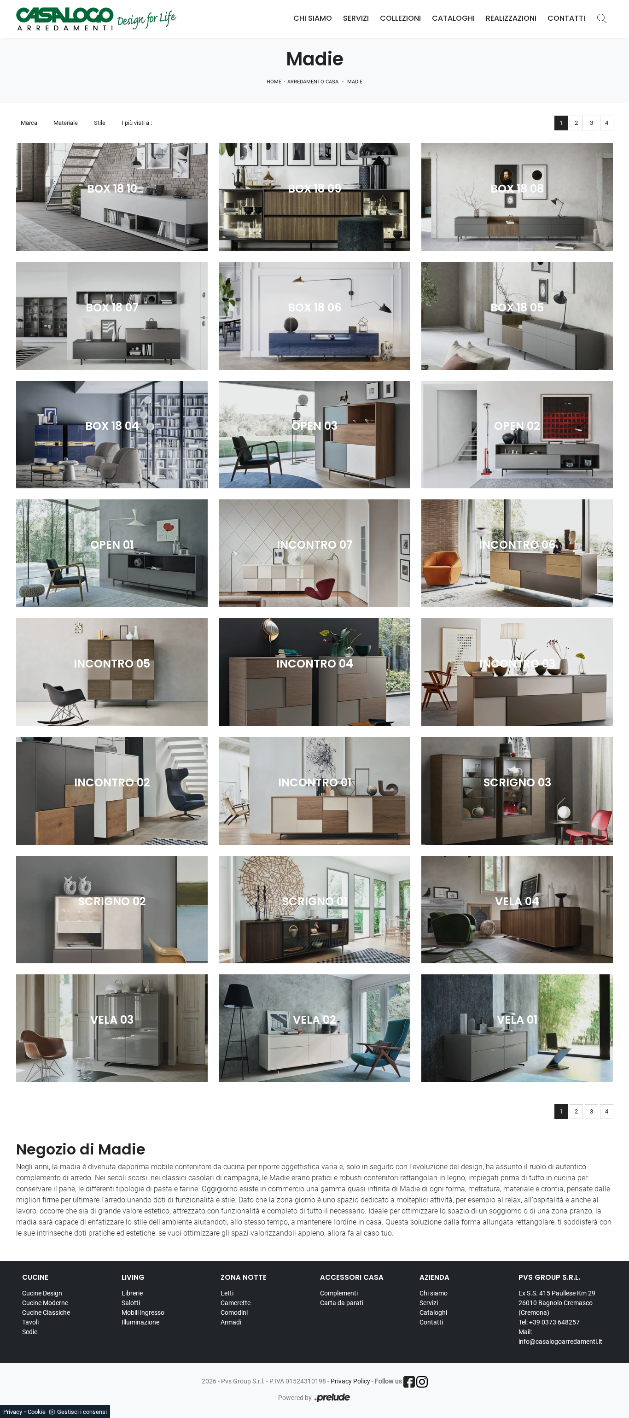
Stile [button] (99, 122)
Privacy (12, 1411)
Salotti (131, 1303)
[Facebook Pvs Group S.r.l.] (409, 1382)
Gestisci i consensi (82, 1411)
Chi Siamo (312, 18)
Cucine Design (42, 1293)
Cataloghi (453, 18)
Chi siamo (433, 1293)
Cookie (37, 1411)
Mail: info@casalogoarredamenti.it (560, 1336)
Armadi (231, 1322)
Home (274, 82)
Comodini (234, 1312)
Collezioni (400, 18)
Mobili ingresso (143, 1312)
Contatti (566, 18)
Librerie (132, 1293)
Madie (354, 82)
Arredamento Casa (312, 82)
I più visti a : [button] (137, 122)
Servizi (356, 18)
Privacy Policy (350, 1381)
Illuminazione (140, 1322)
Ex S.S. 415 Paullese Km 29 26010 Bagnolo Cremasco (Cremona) (556, 1302)
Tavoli (30, 1322)
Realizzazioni (511, 18)
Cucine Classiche (46, 1312)
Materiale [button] (65, 122)
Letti (227, 1293)
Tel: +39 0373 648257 (549, 1322)
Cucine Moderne (45, 1303)
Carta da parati (341, 1303)
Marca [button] (29, 122)
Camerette (235, 1303)
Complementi (339, 1293)
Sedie (29, 1332)
